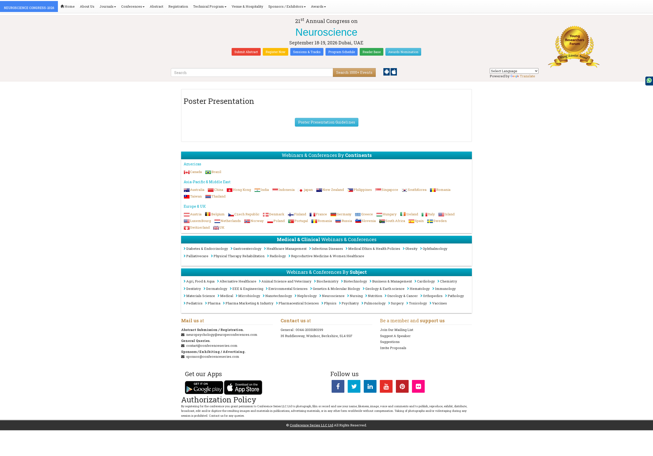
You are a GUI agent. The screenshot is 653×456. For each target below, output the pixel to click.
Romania (443, 189)
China (218, 189)
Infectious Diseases (327, 248)
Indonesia (287, 189)
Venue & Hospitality (247, 6)
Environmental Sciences (288, 288)
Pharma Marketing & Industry (249, 303)
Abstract (156, 6)
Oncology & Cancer (402, 295)
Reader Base (371, 52)
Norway (257, 220)
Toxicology (418, 303)
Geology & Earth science (385, 288)
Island (450, 214)
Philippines (363, 189)
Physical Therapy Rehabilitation (239, 256)
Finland (300, 214)
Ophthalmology (435, 248)
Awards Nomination (403, 52)
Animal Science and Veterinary (286, 281)
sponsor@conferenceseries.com (212, 356)
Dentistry (193, 288)
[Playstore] (387, 71)
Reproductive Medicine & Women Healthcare (327, 256)
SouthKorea (417, 189)
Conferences (131, 6)
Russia (347, 220)
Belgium (218, 214)
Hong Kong (242, 189)
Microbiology (249, 295)
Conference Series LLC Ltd (311, 425)
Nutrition (375, 295)
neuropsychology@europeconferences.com (221, 334)
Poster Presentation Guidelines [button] (326, 122)
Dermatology (216, 288)
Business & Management (392, 281)
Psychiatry (350, 303)
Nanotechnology (278, 295)
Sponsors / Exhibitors (285, 6)
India (265, 189)
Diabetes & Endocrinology (207, 248)
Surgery (397, 303)
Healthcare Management (287, 248)
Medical (226, 295)
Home (69, 6)
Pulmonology (375, 303)
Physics (330, 303)
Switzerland (200, 227)
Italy (431, 214)
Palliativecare (197, 256)
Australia (197, 189)
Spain (419, 220)
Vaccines (439, 303)
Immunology (445, 288)
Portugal (301, 220)
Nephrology (307, 295)
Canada (196, 171)
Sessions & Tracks (307, 52)
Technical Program (208, 6)
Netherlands (231, 220)
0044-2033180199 (309, 329)
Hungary (390, 214)
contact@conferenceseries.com (211, 345)
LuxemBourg (200, 220)
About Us (87, 6)
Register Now (275, 52)
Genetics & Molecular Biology (336, 288)
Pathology (456, 295)
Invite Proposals (393, 348)
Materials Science (200, 295)
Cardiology (426, 281)
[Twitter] (354, 387)
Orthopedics (433, 295)
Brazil (216, 171)
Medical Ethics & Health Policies (374, 248)
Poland (279, 220)
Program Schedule (341, 52)
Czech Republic (246, 214)
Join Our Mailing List (396, 329)
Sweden (440, 220)
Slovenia (369, 220)
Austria (196, 214)
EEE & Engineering (247, 288)
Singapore (390, 189)
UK (221, 227)
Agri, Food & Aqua (200, 281)
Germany (344, 214)
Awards (317, 6)
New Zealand (333, 189)
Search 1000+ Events (354, 72)
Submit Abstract (246, 52)
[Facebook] (338, 387)
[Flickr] (418, 387)
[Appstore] (394, 71)
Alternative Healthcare (238, 281)
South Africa (395, 220)
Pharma (214, 303)
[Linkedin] (370, 387)
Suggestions (390, 341)
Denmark (276, 214)
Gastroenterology (247, 248)
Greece (367, 214)
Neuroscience (333, 295)
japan (308, 189)
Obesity (411, 248)
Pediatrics (194, 303)
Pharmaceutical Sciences (299, 303)
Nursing (356, 295)
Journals (106, 6)
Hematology (420, 288)
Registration (178, 6)
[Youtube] (386, 387)
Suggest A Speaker (395, 336)
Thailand (218, 196)
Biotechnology (355, 281)
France (321, 214)
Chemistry (448, 281)
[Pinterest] (402, 387)
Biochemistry (327, 281)
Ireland (412, 214)
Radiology (278, 256)
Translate (527, 76)
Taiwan (196, 196)
